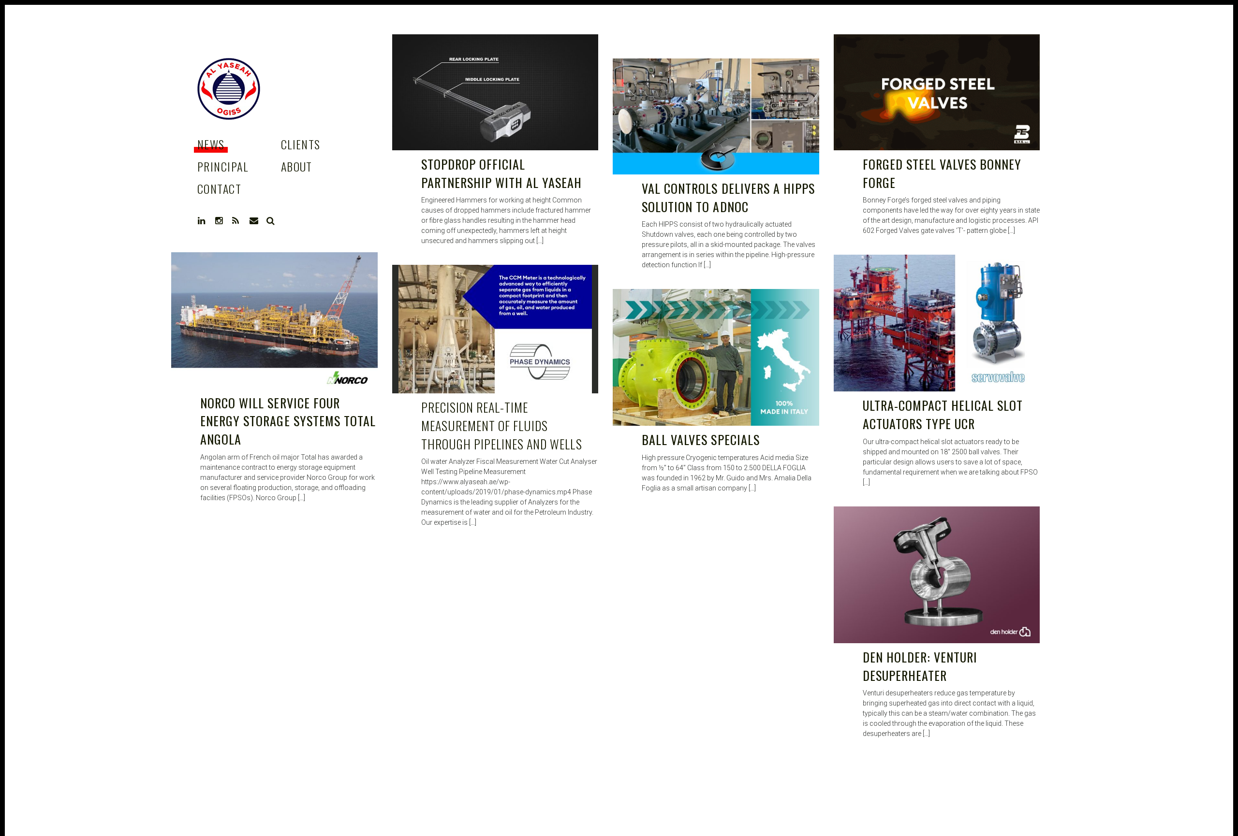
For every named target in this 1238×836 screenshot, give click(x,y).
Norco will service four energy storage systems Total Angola (288, 420)
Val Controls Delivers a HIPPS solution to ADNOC (728, 197)
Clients (301, 144)
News (211, 144)
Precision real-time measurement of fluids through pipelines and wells (501, 425)
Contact (219, 188)
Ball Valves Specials (701, 439)
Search (271, 221)
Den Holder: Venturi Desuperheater (920, 666)
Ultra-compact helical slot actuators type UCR (943, 414)
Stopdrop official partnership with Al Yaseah (501, 173)
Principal (222, 166)
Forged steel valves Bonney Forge (942, 173)
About (296, 166)
